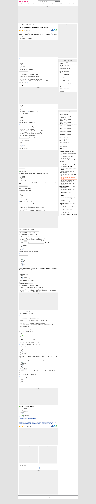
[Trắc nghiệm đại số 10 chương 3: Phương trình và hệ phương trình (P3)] (60, 126)
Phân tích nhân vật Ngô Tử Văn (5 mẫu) (64, 90)
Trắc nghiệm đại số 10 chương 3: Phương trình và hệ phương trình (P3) (65, 126)
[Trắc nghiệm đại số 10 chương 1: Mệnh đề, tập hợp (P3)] (60, 138)
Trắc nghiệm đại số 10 (30, 24)
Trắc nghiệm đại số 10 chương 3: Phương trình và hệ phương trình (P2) (65, 129)
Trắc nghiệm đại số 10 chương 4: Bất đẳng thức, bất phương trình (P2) (65, 123)
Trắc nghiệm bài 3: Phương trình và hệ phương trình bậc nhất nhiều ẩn (68, 181)
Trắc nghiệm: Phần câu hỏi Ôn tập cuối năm (69, 214)
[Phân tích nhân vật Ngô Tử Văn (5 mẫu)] (60, 90)
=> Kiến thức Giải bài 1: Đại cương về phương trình (29, 418)
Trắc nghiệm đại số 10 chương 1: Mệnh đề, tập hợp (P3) (65, 138)
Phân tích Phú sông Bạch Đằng (64, 75)
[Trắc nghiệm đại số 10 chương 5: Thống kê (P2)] (60, 117)
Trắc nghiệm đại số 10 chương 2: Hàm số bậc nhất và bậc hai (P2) (65, 135)
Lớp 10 (23, 24)
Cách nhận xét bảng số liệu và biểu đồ (65, 72)
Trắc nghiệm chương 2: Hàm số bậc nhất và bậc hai (68, 169)
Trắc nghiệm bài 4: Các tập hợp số (67, 156)
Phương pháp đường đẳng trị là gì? (65, 69)
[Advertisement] (48, 15)
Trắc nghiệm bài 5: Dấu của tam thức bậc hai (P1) (68, 195)
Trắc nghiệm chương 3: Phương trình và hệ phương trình (68, 184)
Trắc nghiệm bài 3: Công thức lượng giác (68, 212)
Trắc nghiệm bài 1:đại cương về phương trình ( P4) (68, 178)
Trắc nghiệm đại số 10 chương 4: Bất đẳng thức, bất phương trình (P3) (65, 120)
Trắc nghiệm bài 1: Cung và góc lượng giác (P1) (68, 207)
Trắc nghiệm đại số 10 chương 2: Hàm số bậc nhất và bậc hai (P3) (65, 132)
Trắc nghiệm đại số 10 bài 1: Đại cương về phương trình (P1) (42, 423)
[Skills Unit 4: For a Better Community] (60, 63)
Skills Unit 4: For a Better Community (64, 63)
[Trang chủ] (26, 1)
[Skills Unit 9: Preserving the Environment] (60, 81)
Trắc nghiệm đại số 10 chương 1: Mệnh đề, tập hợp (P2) (65, 141)
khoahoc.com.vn (19, 24)
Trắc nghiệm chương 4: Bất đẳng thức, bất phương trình (68, 199)
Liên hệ (55, 497)
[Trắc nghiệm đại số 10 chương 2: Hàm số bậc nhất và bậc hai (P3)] (60, 132)
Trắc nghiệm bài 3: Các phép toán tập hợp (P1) (68, 154)
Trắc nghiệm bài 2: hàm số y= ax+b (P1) (68, 164)
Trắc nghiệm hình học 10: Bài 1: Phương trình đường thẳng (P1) (65, 87)
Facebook (58, 497)
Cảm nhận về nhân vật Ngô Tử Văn (64, 66)
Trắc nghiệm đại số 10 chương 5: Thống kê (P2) (65, 117)
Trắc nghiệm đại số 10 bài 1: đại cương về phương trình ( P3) (31, 422)
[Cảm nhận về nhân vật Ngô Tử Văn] (60, 66)
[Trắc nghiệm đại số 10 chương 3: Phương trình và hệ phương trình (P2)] (60, 129)
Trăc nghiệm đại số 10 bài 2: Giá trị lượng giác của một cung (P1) (68, 210)
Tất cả (22, 3)
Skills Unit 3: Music (63, 77)
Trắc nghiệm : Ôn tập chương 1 (66, 158)
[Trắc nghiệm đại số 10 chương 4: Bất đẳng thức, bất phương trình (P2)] (60, 123)
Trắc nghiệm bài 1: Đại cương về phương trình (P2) (68, 175)
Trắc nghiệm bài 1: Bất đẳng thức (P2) (67, 189)
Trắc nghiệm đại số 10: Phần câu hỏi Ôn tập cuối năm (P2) (65, 114)
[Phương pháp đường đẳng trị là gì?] (60, 69)
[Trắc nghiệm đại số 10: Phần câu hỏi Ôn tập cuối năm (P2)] (60, 113)
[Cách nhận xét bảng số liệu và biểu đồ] (60, 72)
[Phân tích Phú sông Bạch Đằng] (60, 75)
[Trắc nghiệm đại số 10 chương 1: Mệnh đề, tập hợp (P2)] (60, 141)
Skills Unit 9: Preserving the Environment (65, 81)
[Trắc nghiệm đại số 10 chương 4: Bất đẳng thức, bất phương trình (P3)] (60, 120)
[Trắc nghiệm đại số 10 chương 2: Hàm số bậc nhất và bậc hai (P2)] (60, 135)
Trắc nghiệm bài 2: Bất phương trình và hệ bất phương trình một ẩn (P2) (68, 192)
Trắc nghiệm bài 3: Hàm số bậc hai (67, 166)
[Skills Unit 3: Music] (60, 78)
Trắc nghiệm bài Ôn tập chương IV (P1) (68, 197)
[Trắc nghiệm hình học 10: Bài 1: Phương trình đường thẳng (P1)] (60, 87)
